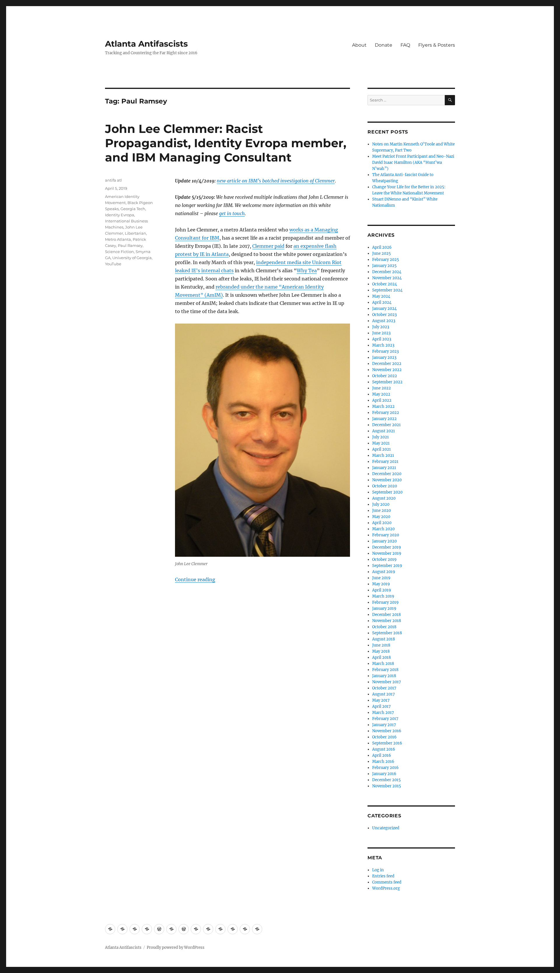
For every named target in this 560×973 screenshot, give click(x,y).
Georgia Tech (132, 208)
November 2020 (387, 479)
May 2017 (381, 700)
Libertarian (135, 233)
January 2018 (384, 675)
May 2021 (381, 443)
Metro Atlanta (118, 239)
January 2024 (384, 308)
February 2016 (385, 767)
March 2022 (383, 406)
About (359, 45)
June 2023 (381, 333)
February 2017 (385, 718)
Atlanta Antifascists (146, 44)
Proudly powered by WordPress (175, 947)
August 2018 (383, 639)
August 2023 (383, 320)
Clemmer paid (268, 246)
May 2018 (381, 651)
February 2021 (385, 461)
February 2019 (385, 602)
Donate (383, 45)
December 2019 (386, 547)
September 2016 (387, 743)
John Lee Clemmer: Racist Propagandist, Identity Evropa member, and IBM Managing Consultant (225, 143)
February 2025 (385, 259)
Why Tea (307, 270)
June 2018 (381, 645)
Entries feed (383, 876)
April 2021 (381, 449)
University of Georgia (132, 257)
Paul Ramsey (130, 245)
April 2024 (381, 302)
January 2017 (384, 724)
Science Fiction (119, 251)
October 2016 (384, 737)
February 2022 (385, 412)
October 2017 (384, 688)
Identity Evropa (119, 214)
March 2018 (383, 663)
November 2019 (386, 553)
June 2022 (381, 388)
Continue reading (195, 579)
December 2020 (386, 473)
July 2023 (380, 326)
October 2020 (384, 486)
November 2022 (387, 369)
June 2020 (381, 510)
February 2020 (385, 535)
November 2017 (386, 681)
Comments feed (386, 882)
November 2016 (386, 730)
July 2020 (380, 504)
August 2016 (383, 749)
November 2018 (386, 620)
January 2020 (384, 541)
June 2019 (381, 577)
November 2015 (386, 786)
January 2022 (384, 418)
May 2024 (381, 296)
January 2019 (384, 608)
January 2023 (384, 357)
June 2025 (381, 253)
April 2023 (381, 339)
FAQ (405, 45)
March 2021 (383, 455)
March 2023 (383, 345)
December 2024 (386, 271)
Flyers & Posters (436, 45)
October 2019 (384, 559)
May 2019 (381, 584)
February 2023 (385, 351)
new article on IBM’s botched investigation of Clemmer (276, 181)
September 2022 (387, 382)
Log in (378, 869)
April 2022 (381, 400)
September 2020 (387, 492)
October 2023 (384, 314)
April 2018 (381, 657)
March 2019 (383, 596)
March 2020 (383, 528)
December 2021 (386, 424)
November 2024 (387, 277)
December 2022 (386, 363)
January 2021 (384, 467)
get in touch (232, 213)
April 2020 (381, 522)
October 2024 (384, 284)
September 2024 (387, 290)
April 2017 (381, 706)
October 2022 (384, 375)
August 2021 (383, 430)
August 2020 (384, 498)
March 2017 (383, 712)
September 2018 (387, 632)
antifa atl (113, 180)
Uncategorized (385, 828)
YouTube (113, 263)
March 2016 (383, 761)
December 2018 (386, 614)
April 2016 (381, 755)
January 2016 (384, 773)
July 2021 (380, 437)
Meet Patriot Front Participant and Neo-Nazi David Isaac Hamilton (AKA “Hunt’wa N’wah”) (413, 162)
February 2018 (385, 669)
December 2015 (386, 779)
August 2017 (383, 694)
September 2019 (387, 565)
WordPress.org (386, 888)
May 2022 (381, 394)
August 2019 (383, 571)
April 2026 (382, 247)
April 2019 (381, 590)
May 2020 (381, 516)
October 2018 (384, 626)
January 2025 (384, 265)
